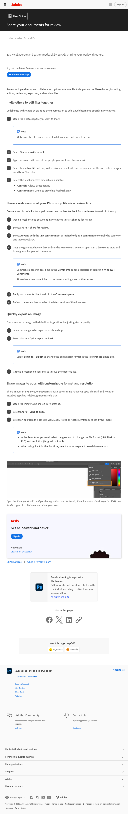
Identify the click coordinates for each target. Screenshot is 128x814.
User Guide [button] (19, 16)
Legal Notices (14, 561)
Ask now (18, 728)
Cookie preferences (73, 804)
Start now (77, 728)
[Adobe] (17, 4)
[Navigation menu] (5, 4)
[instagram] (37, 797)
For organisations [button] (13, 764)
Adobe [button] (8, 779)
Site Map (9, 808)
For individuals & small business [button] (21, 749)
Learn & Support (22, 684)
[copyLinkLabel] (78, 622)
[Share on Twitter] (59, 622)
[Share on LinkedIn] (69, 622)
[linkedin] (49, 797)
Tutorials (18, 696)
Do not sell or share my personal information (101, 804)
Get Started (20, 688)
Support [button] (9, 771)
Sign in (120, 4)
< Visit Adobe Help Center (26, 677)
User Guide (19, 692)
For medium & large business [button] (19, 756)
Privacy (47, 804)
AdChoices (22, 808)
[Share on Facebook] (49, 622)
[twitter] (43, 797)
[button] (110, 4)
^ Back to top (119, 670)
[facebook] (31, 797)
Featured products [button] (14, 786)
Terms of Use (57, 804)
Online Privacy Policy (38, 561)
